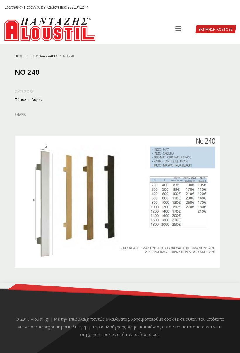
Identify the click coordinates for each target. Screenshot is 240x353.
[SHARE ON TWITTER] (19, 122)
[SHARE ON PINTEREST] (49, 122)
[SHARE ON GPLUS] (39, 122)
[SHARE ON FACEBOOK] (29, 122)
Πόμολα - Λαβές (44, 56)
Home (19, 56)
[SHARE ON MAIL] (60, 122)
